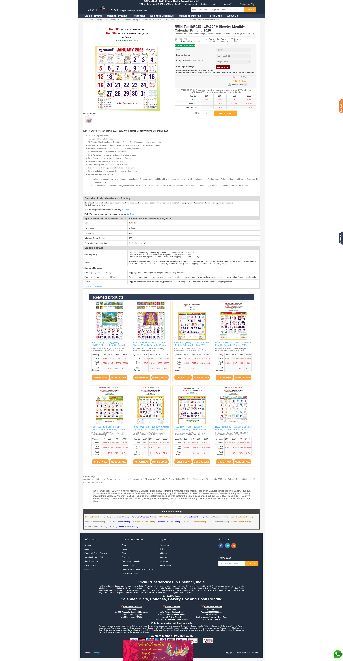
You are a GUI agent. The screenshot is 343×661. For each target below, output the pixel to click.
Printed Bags (214, 15)
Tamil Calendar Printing (95, 517)
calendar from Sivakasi (142, 479)
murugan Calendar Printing (144, 522)
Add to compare (224, 39)
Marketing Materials (190, 15)
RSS (233, 545)
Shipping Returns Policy (94, 557)
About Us (232, 15)
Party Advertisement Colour (189, 61)
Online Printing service (196, 479)
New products (128, 565)
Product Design (183, 55)
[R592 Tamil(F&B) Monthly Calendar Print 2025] (233, 405)
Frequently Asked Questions (96, 553)
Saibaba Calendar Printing (169, 522)
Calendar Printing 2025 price (240, 479)
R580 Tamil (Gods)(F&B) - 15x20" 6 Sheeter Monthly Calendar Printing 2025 (150, 345)
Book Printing (165, 565)
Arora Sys (96, 653)
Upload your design (185, 66)
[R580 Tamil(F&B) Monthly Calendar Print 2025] (150, 321)
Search (125, 545)
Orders (162, 549)
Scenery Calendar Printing (96, 526)
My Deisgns (164, 561)
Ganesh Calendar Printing (242, 517)
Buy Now (125, 209)
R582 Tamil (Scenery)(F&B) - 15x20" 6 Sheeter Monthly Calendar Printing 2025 (109, 345)
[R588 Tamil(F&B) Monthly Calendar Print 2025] (150, 405)
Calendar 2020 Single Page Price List (138, 569)
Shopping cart (165, 557)
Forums (125, 557)
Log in (214, 4)
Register (204, 4)
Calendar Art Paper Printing (169, 479)
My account (164, 545)
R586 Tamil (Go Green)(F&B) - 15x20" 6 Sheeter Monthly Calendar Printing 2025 (109, 430)
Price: (234, 80)
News (124, 549)
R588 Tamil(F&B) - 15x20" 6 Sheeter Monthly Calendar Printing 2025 (151, 428)
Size (178, 49)
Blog (124, 553)
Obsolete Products (130, 573)
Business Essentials (162, 15)
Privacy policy (90, 565)
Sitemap (87, 545)
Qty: (197, 113)
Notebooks (139, 15)
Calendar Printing (117, 15)
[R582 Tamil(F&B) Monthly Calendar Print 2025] (109, 321)
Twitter (227, 545)
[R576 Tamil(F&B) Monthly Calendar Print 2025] (233, 321)
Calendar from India (91, 479)
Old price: (236, 77)
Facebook (220, 545)
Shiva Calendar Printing (194, 517)
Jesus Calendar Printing (218, 522)
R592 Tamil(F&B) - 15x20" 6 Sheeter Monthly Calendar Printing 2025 (233, 428)
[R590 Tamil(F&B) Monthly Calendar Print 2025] (192, 405)
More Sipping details (93, 286)
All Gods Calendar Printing (170, 517)
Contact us (89, 569)
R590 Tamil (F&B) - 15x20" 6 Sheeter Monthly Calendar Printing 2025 (191, 430)
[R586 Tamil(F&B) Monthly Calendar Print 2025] (109, 405)
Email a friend (237, 38)
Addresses (163, 553)
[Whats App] (337, 654)
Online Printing (93, 15)
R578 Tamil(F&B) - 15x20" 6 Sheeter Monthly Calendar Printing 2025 (192, 343)
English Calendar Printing (118, 517)
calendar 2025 (216, 479)
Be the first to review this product (188, 41)
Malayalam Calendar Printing (143, 517)
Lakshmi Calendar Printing (118, 522)
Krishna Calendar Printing (217, 517)
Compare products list (131, 561)
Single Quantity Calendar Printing (124, 526)
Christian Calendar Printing (194, 522)
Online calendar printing (117, 479)
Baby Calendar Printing (241, 522)
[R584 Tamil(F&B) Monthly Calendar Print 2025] (88, 118)
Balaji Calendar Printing (95, 522)
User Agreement (91, 561)
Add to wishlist (212, 40)
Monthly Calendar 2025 (93, 482)
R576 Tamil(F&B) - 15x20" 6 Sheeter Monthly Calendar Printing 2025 (233, 343)
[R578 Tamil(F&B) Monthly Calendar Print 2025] (192, 321)
